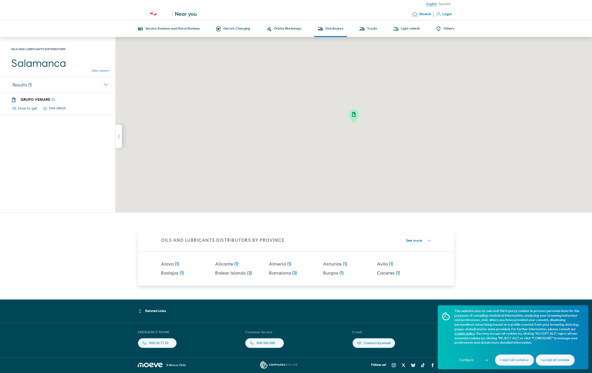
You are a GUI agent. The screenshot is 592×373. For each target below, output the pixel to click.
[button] (353, 117)
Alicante (226, 264)
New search (101, 70)
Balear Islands (233, 273)
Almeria (280, 264)
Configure (466, 360)
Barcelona (283, 273)
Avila (385, 264)
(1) (22, 85)
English (431, 4)
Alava (170, 264)
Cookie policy (464, 333)
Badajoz (172, 273)
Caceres (388, 273)
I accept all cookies (554, 360)
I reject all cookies (513, 360)
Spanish (445, 4)
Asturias (335, 264)
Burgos (333, 273)
